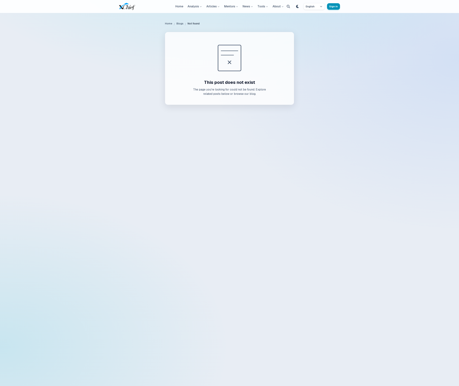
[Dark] (297, 6)
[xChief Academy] (127, 6)
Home (179, 6)
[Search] (288, 6)
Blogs (179, 23)
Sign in (333, 6)
